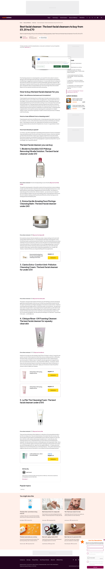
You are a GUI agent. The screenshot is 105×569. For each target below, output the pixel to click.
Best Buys (22, 489)
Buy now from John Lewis (39, 298)
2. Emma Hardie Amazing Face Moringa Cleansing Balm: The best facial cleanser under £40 (75, 76)
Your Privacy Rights (40, 66)
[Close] (69, 58)
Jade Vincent (25, 37)
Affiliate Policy (60, 559)
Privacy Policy (35, 559)
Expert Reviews (6, 17)
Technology (55, 17)
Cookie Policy (65, 63)
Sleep (49, 17)
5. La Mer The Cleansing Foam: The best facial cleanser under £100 (75, 91)
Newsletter (82, 17)
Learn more (27, 47)
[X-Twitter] (92, 17)
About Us (53, 559)
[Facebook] (87, 17)
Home (21, 22)
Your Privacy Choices (44, 559)
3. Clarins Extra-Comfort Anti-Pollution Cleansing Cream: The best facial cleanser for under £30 (75, 82)
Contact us (22, 559)
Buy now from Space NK (38, 235)
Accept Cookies (65, 66)
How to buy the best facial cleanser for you (74, 64)
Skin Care (34, 22)
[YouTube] (97, 17)
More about (24, 479)
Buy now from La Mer (38, 431)
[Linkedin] (89, 17)
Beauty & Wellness (73, 17)
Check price (53, 257)
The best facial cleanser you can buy (74, 67)
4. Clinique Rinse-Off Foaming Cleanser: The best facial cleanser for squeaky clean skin (75, 87)
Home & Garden (63, 17)
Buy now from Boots (39, 352)
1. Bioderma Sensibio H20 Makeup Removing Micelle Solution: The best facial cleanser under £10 (75, 71)
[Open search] (101, 17)
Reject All (57, 66)
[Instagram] (95, 17)
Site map (28, 559)
